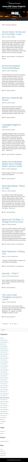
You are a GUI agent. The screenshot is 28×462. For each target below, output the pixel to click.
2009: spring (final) (3, 352)
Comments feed (3, 453)
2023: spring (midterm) (4, 405)
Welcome (2, 433)
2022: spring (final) (3, 399)
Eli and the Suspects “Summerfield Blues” (11, 67)
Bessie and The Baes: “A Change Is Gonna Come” (12, 220)
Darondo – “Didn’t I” (10, 273)
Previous (5, 323)
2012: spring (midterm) (4, 365)
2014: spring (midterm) (4, 373)
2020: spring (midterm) (4, 393)
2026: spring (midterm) (4, 413)
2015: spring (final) (3, 375)
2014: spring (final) (3, 371)
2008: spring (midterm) (4, 350)
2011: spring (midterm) (4, 361)
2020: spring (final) (3, 391)
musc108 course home (4, 441)
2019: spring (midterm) (4, 389)
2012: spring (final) (3, 363)
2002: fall (2, 338)
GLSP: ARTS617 (3, 417)
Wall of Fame (2, 431)
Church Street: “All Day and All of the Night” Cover (14, 33)
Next (16, 323)
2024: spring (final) (3, 407)
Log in (1, 449)
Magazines (19, 154)
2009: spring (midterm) (4, 354)
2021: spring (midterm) (9, 56)
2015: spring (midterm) (4, 377)
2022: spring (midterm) (4, 401)
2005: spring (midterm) (4, 342)
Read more (9, 150)
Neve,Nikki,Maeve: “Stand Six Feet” (13, 187)
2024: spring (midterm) (4, 409)
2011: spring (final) (3, 359)
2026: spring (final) (3, 411)
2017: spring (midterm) (4, 385)
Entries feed (2, 451)
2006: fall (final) (3, 344)
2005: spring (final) (3, 340)
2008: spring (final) (3, 348)
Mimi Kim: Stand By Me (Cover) (12, 99)
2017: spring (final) (3, 383)
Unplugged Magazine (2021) (11, 126)
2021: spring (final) (3, 395)
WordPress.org (3, 455)
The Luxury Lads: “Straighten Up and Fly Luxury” (12, 297)
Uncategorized (20, 56)
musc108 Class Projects (14, 6)
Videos (4, 58)
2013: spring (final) (3, 367)
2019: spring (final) (3, 387)
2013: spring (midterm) (4, 369)
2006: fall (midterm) (3, 346)
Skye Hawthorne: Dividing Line (13, 252)
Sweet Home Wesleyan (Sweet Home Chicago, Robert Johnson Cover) (12, 164)
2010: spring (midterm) (4, 358)
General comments (3, 415)
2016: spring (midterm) (4, 381)
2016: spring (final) (3, 379)
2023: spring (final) (3, 403)
